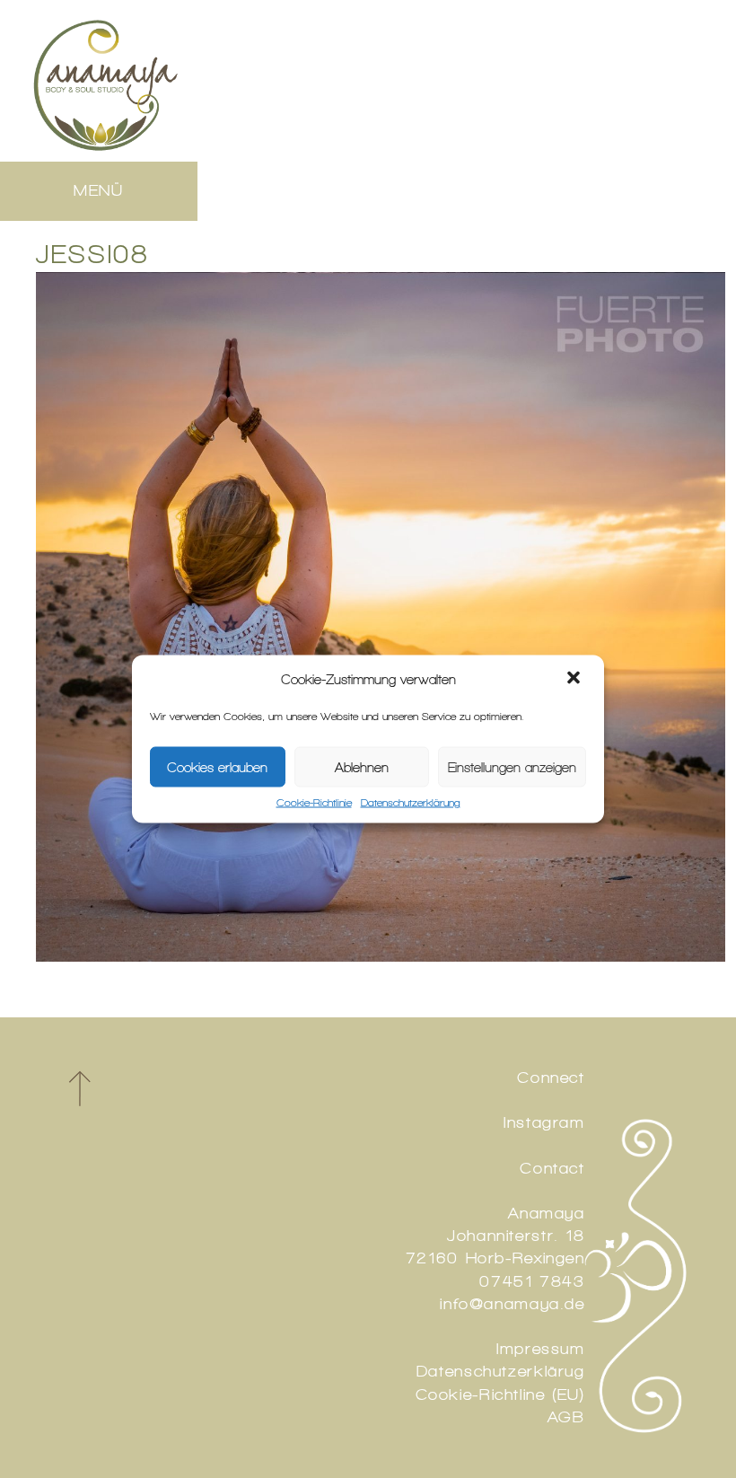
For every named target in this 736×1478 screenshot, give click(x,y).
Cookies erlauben (217, 767)
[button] (575, 680)
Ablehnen (362, 767)
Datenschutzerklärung (410, 802)
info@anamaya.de (512, 1304)
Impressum (540, 1349)
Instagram (544, 1122)
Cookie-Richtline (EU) (500, 1394)
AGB (566, 1417)
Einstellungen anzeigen (512, 767)
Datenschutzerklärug (500, 1371)
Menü (99, 190)
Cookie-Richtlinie (314, 802)
